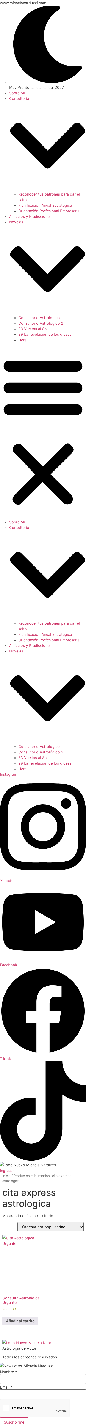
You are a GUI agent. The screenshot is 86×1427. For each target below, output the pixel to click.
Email (6, 1387)
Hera (22, 340)
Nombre (8, 1372)
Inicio (6, 1176)
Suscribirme (14, 1422)
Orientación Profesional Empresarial (49, 211)
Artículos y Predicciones (30, 216)
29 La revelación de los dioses (44, 334)
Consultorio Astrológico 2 (40, 323)
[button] (43, 431)
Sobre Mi (17, 93)
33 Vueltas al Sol (33, 328)
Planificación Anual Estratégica (45, 205)
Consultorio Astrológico (39, 317)
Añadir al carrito (20, 1321)
